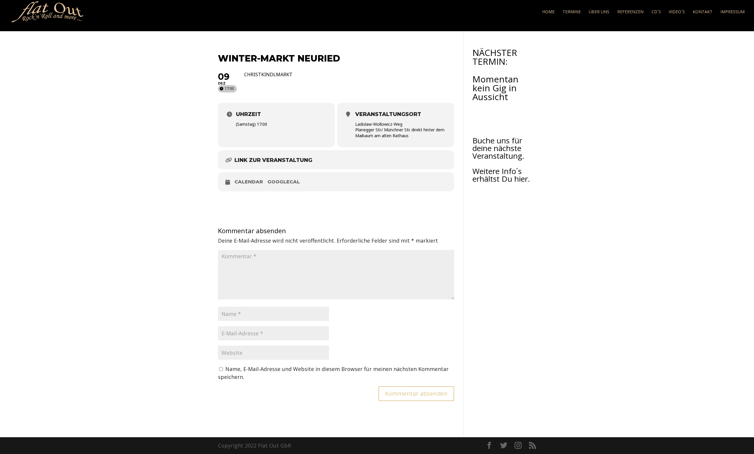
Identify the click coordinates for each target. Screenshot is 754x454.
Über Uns (599, 12)
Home (548, 12)
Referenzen (630, 12)
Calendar (248, 182)
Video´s (677, 12)
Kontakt (702, 12)
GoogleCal (283, 182)
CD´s (656, 12)
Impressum (732, 12)
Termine (572, 12)
